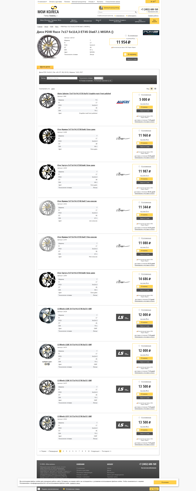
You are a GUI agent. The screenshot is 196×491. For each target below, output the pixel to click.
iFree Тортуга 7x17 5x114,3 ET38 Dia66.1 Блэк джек (76, 165)
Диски (109, 470)
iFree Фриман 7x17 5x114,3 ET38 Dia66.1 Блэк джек (76, 129)
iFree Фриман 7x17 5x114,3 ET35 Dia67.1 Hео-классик (77, 237)
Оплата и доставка (55, 1)
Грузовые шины (112, 477)
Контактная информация (148, 468)
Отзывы (91, 1)
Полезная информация (84, 472)
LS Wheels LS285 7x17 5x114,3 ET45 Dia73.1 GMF (74, 344)
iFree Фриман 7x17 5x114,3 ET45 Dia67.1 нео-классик (77, 201)
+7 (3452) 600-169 (149, 9)
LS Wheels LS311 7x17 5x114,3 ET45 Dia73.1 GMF (74, 416)
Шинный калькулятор (79, 1)
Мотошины (110, 472)
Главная (39, 26)
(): (153, 1)
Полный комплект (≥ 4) (103, 80)
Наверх (155, 489)
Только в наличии (87, 80)
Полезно (67, 1)
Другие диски (45, 67)
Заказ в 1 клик (131, 59)
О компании (42, 1)
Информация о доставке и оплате (145, 122)
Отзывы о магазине (83, 477)
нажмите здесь (75, 483)
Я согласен (165, 482)
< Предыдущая (53, 451)
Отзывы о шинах (82, 474)
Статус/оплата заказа (113, 1)
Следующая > (95, 451)
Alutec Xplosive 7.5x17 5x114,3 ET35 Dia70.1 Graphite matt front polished (84, 93)
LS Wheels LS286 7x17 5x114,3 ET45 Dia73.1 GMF (74, 380)
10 (89, 451)
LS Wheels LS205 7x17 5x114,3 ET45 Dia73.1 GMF (74, 308)
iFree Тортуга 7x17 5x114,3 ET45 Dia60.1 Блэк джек (76, 273)
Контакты (100, 1)
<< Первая (42, 451)
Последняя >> (106, 451)
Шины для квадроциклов (115, 474)
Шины (109, 468)
